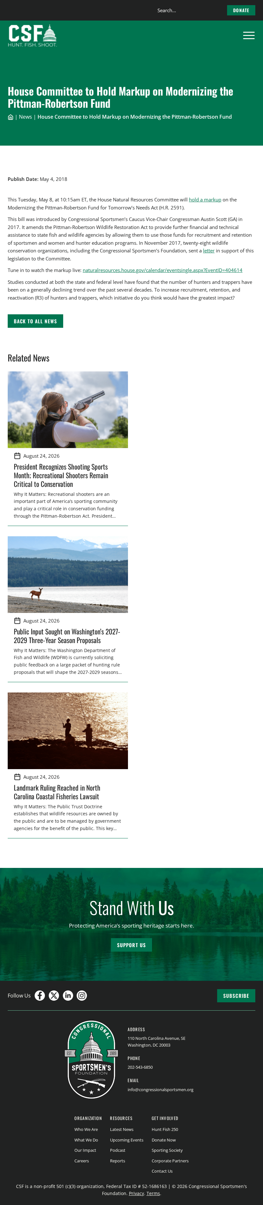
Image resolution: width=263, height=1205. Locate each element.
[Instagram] (82, 995)
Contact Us (162, 1171)
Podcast (117, 1150)
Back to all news (35, 321)
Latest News (121, 1129)
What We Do (86, 1140)
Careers (81, 1161)
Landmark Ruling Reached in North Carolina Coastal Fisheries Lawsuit (58, 791)
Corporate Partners (170, 1161)
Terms (153, 1193)
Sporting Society (167, 1150)
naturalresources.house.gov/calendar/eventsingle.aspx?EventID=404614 (162, 270)
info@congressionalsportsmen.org (160, 1089)
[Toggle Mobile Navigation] (249, 35)
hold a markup (205, 199)
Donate (241, 10)
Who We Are (86, 1129)
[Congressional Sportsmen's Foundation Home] (32, 35)
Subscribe (236, 995)
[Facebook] (40, 995)
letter (209, 250)
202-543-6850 (140, 1067)
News (25, 116)
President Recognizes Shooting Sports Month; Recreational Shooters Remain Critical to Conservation (61, 475)
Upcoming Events (126, 1140)
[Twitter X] (54, 995)
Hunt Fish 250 (165, 1129)
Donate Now (164, 1140)
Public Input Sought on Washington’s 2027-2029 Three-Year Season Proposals (67, 635)
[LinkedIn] (68, 995)
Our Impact (85, 1150)
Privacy (136, 1193)
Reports (117, 1161)
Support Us (131, 944)
